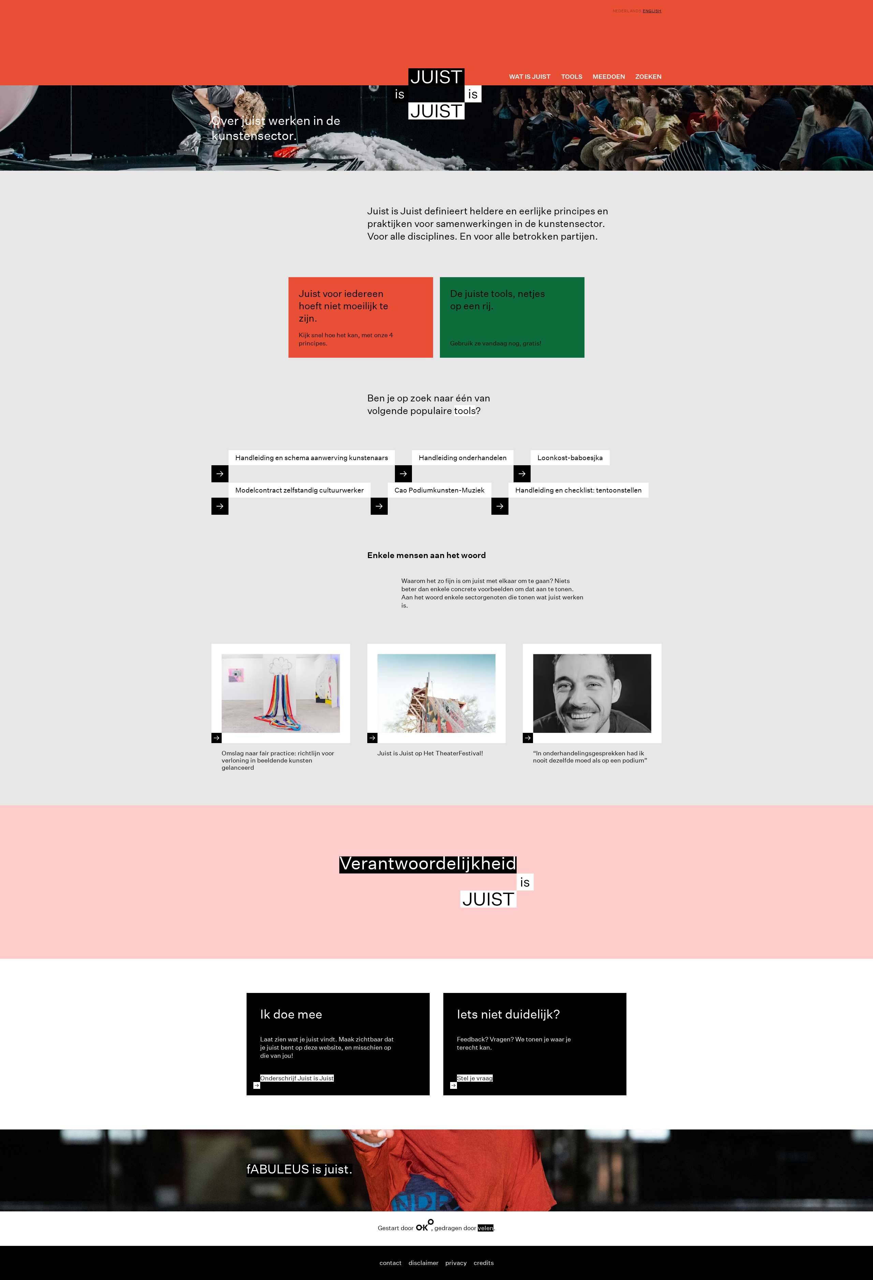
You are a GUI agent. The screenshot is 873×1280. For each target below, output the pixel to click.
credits (484, 1262)
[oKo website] (425, 1225)
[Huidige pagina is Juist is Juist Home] (436, 93)
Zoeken (648, 76)
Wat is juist (530, 76)
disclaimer (424, 1262)
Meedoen (609, 76)
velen (485, 1228)
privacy (456, 1262)
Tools (571, 76)
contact (391, 1262)
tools (464, 410)
